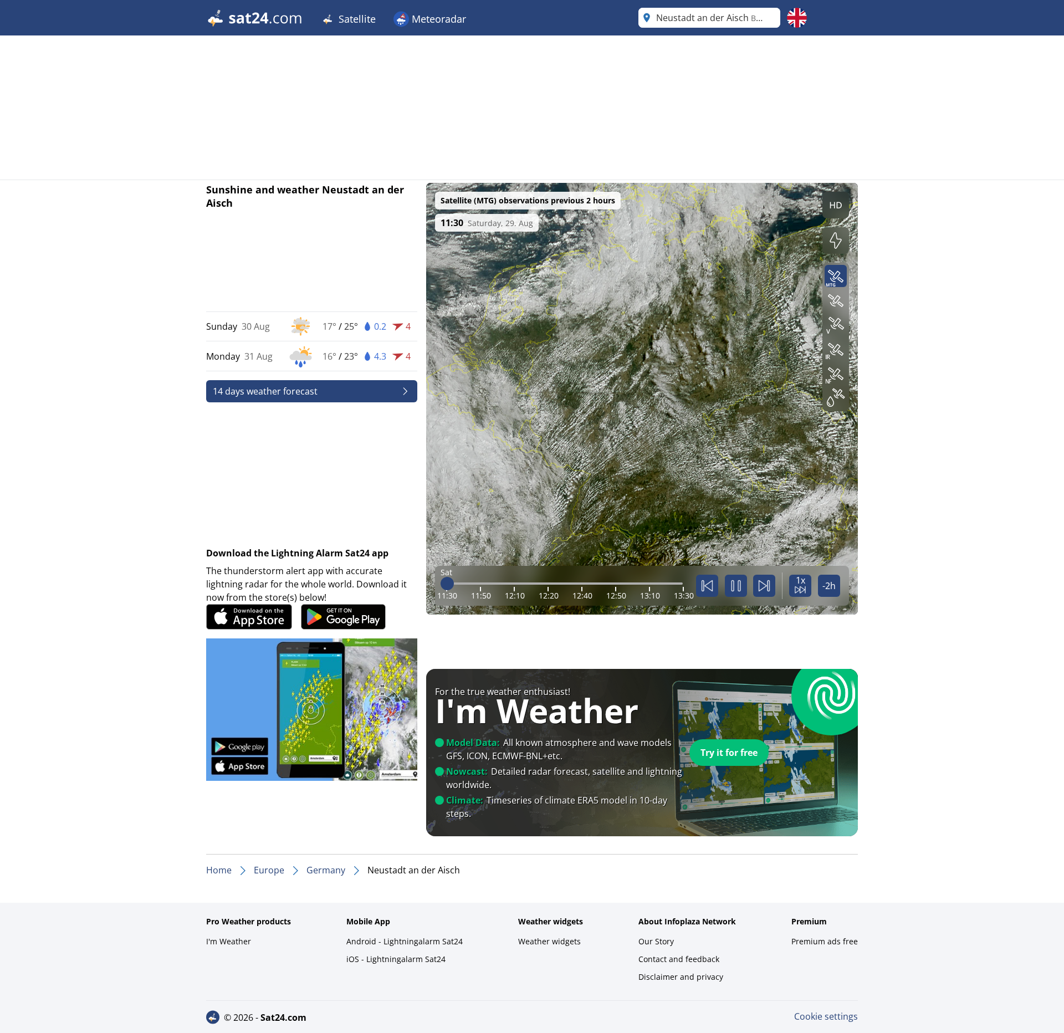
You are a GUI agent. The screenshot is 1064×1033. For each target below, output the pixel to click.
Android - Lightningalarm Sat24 (404, 941)
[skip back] (707, 586)
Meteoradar (437, 18)
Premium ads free (824, 941)
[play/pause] (736, 586)
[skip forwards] (764, 586)
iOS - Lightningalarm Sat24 (396, 959)
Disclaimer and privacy (680, 976)
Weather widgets (549, 941)
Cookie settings (826, 1016)
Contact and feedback (678, 959)
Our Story (656, 941)
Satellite (356, 18)
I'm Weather (228, 941)
